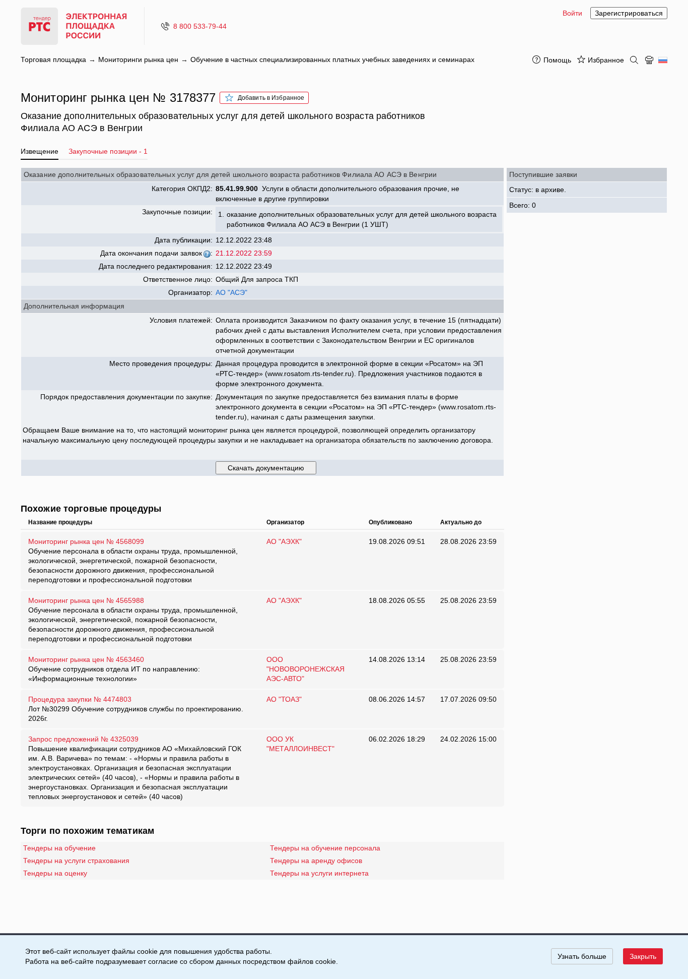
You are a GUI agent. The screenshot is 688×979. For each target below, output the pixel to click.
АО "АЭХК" (284, 541)
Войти (572, 13)
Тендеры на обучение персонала (325, 848)
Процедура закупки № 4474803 (135, 708)
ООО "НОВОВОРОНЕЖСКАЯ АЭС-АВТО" (305, 669)
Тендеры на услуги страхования (76, 860)
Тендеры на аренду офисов (316, 860)
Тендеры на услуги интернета (319, 873)
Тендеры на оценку (55, 873)
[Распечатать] (649, 60)
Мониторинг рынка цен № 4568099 (133, 560)
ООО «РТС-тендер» (77, 26)
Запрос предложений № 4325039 (134, 768)
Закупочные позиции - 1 (108, 151)
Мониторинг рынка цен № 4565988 (133, 619)
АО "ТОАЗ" (284, 699)
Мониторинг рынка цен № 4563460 (114, 669)
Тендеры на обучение (59, 848)
